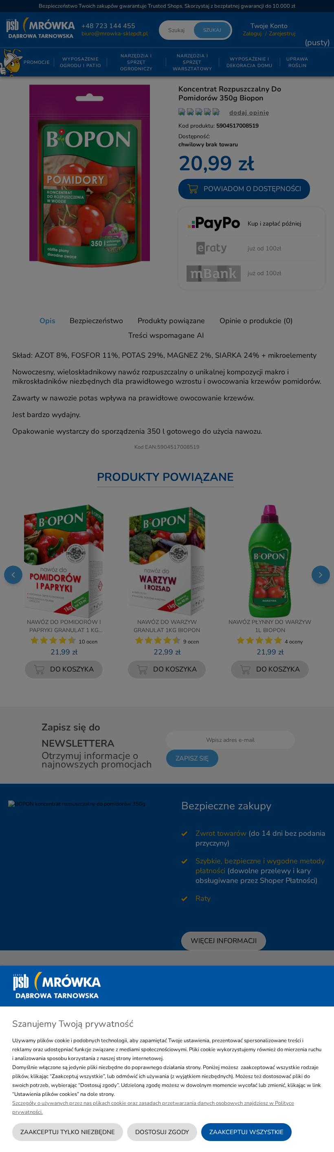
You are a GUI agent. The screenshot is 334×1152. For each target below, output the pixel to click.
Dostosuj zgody (162, 1132)
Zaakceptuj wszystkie (246, 1132)
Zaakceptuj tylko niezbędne (67, 1132)
